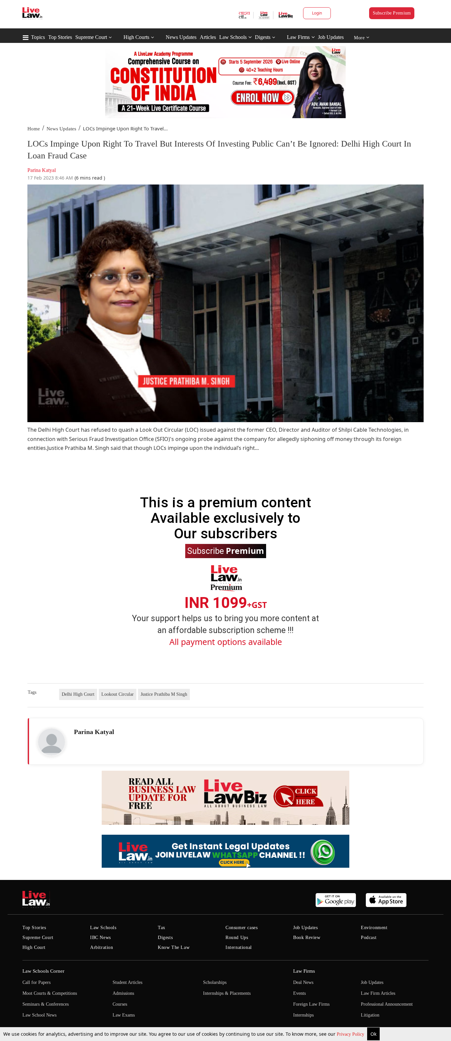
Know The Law (174, 947)
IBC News (100, 937)
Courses (120, 1004)
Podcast (368, 937)
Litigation (370, 1015)
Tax (161, 927)
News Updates (181, 37)
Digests (262, 37)
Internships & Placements (227, 993)
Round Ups (237, 937)
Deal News (303, 982)
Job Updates (331, 37)
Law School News (39, 1015)
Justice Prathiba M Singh (164, 694)
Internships (303, 1015)
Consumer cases (242, 927)
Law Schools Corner (43, 971)
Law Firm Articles (378, 993)
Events (299, 993)
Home (33, 128)
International (239, 947)
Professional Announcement (387, 1004)
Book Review (307, 937)
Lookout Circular (117, 694)
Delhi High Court (78, 694)
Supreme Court (91, 37)
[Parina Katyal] (51, 742)
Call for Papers (36, 982)
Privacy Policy (351, 1034)
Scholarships (214, 982)
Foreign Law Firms (311, 1004)
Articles (208, 37)
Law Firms (298, 37)
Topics (38, 37)
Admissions (123, 993)
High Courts (136, 37)
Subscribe (225, 550)
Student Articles (127, 982)
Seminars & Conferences (45, 1004)
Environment (374, 927)
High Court (34, 947)
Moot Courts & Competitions (49, 993)
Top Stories (60, 37)
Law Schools (233, 37)
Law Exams (124, 1015)
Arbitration (101, 947)
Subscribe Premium (392, 13)
